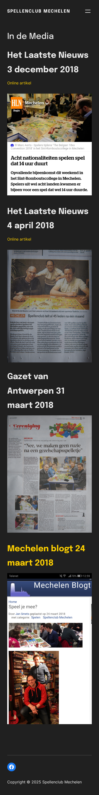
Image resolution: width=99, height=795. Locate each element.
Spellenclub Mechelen (38, 11)
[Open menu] (88, 11)
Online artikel (19, 83)
